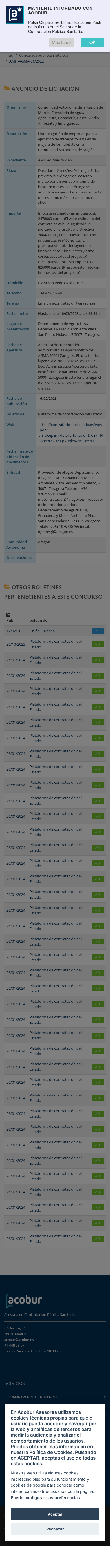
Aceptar (55, 1514)
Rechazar (55, 1529)
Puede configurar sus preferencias (45, 1497)
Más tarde (61, 42)
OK (92, 42)
